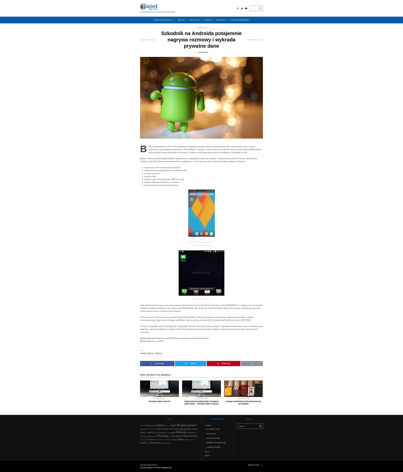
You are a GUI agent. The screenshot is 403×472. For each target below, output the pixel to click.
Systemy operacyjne (213, 438)
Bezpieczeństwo (187, 425)
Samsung (142, 439)
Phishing (163, 436)
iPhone (154, 432)
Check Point (153, 429)
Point (170, 436)
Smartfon (151, 439)
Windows (158, 353)
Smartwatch (157, 439)
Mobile (195, 432)
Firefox (171, 429)
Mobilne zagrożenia (146, 436)
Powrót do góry (254, 465)
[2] (192, 317)
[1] (166, 158)
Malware (150, 353)
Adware (142, 425)
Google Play (186, 428)
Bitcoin (148, 429)
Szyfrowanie (193, 439)
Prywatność (178, 435)
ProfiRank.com (166, 467)
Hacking (195, 429)
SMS (161, 439)
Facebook (165, 429)
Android (143, 353)
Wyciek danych (166, 443)
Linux (168, 432)
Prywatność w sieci (213, 429)
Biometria (143, 429)
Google (177, 429)
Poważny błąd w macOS (159, 401)
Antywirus (167, 425)
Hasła (142, 432)
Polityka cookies (146, 467)
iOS (150, 432)
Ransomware (191, 435)
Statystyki (186, 439)
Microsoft (190, 432)
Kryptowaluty (161, 432)
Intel (147, 432)
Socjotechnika (174, 439)
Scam (146, 439)
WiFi (148, 443)
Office (155, 436)
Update (143, 442)
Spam (181, 439)
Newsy (207, 451)
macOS (173, 432)
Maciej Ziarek (203, 52)
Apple (173, 425)
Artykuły (208, 425)
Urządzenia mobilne (213, 447)
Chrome (158, 429)
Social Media (167, 439)
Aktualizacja (149, 425)
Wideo (207, 455)
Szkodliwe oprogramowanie (216, 442)
